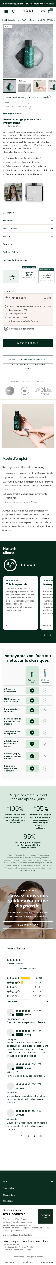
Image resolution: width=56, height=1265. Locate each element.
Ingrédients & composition (15, 260)
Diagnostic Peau (28, 925)
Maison (51, 20)
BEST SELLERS (8, 20)
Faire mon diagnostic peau (28, 359)
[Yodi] (28, 11)
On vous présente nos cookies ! (18, 1250)
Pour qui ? (7, 236)
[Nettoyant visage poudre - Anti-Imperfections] (9, 86)
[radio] (6, 298)
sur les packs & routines (41, 3)
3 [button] (28, 1136)
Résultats (7, 244)
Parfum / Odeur (10, 252)
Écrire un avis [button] (28, 968)
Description (8, 212)
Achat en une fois (18, 297)
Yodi (5, 1181)
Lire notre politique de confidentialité (18, 1235)
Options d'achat (11, 291)
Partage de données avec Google (19, 1247)
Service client (9, 1188)
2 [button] (21, 1136)
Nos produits (9, 1195)
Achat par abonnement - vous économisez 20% (25, 308)
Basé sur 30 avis (15, 963)
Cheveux (21, 20)
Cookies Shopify (12, 1244)
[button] (9, 113)
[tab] (25, 368)
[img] (23, 1010)
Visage (32, 20)
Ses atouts (8, 220)
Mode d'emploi (10, 228)
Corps (41, 20)
